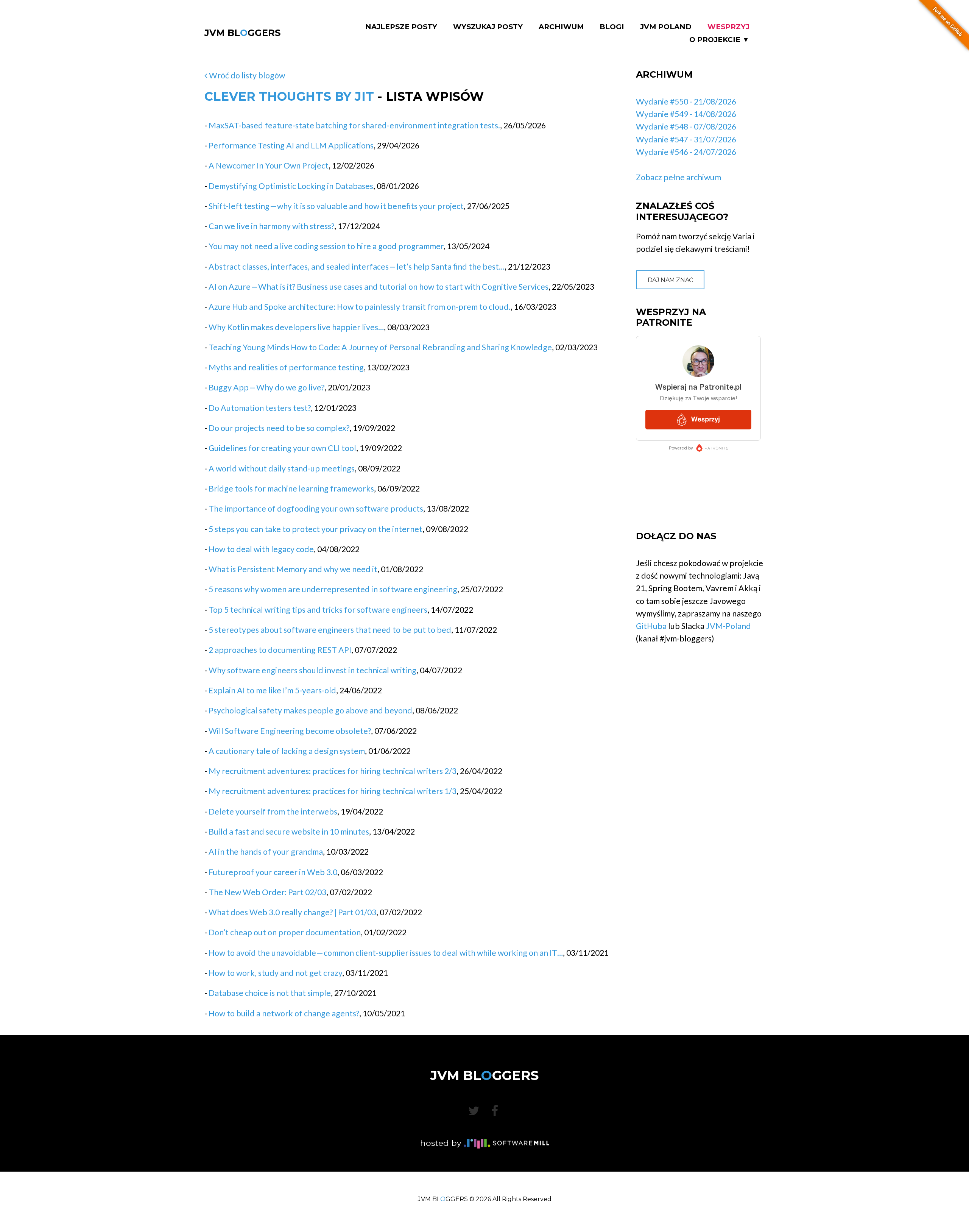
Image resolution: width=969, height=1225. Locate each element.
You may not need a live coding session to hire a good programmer (326, 246)
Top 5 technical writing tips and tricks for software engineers (318, 610)
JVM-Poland (728, 626)
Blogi (612, 27)
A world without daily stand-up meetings (282, 468)
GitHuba (651, 626)
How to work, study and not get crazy (275, 973)
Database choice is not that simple (270, 993)
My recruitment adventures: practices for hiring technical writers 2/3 (332, 771)
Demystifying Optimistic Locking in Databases (291, 186)
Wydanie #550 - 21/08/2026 (686, 101)
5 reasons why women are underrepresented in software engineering (333, 589)
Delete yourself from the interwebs (273, 811)
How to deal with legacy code (261, 549)
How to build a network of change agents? (284, 1013)
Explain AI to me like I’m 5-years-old (272, 690)
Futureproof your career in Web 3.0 (273, 872)
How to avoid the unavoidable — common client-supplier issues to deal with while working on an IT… (386, 953)
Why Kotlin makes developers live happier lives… (296, 327)
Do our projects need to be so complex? (279, 428)
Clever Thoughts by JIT (289, 96)
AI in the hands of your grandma (266, 852)
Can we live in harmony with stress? (271, 226)
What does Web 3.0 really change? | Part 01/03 (292, 912)
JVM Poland (666, 27)
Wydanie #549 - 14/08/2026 (686, 114)
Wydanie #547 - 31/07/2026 (686, 139)
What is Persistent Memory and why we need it (293, 569)
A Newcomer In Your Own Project (269, 165)
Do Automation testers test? (260, 408)
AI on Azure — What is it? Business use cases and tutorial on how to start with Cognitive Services (378, 287)
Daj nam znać (670, 280)
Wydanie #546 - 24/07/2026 (686, 152)
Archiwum (561, 27)
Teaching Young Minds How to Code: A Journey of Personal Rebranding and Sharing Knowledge (380, 347)
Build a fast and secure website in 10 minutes (289, 831)
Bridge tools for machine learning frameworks (291, 488)
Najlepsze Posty (401, 27)
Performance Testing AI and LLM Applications (291, 145)
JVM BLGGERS (242, 32)
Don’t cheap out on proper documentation (285, 932)
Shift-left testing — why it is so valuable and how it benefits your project (336, 206)
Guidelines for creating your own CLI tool (282, 448)
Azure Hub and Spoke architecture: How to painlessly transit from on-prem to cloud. (360, 307)
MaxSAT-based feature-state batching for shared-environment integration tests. (354, 125)
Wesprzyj (728, 27)
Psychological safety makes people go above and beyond (310, 710)
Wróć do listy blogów (246, 75)
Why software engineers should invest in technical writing (312, 670)
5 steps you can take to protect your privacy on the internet (315, 529)
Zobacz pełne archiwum (678, 177)
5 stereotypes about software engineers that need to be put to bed (330, 630)
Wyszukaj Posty (488, 27)
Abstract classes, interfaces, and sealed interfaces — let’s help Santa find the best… (357, 267)
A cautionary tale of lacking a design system (287, 751)
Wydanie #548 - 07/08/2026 (686, 126)
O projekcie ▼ (719, 40)
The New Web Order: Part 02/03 (267, 892)
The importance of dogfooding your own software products (316, 508)
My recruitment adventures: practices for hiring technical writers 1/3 (332, 791)
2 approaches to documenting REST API (280, 650)
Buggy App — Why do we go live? (266, 387)
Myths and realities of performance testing (286, 367)
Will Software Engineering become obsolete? (290, 731)
